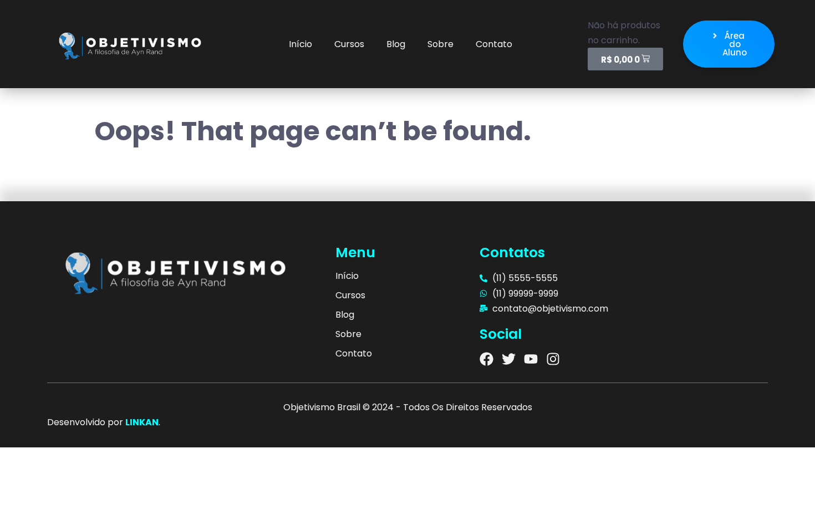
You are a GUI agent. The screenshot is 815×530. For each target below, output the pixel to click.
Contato (494, 44)
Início (300, 44)
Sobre (440, 44)
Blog (395, 44)
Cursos (349, 44)
